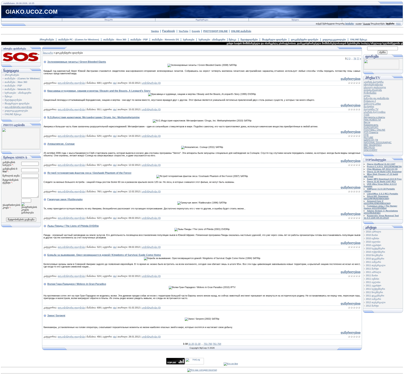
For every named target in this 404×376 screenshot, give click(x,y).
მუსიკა (232, 39)
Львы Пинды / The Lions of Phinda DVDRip (73, 226)
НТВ (366, 135)
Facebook (168, 31)
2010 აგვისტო (373, 245)
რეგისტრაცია (202, 20)
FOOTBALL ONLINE (374, 130)
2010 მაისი (372, 235)
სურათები (188, 39)
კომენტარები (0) (151, 83)
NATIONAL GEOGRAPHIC (378, 142)
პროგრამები (47, 39)
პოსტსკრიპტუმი (373, 90)
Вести (367, 122)
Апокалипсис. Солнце (61, 143)
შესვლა (295, 20)
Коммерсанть (371, 125)
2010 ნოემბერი (374, 255)
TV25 (366, 114)
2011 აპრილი (373, 272)
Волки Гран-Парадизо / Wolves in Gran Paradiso (76, 284)
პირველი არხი (372, 103)
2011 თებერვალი (375, 265)
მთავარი (109, 20)
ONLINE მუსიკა (358, 39)
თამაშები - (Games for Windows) (22, 78)
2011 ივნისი (372, 279)
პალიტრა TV (371, 109)
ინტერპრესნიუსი (373, 84)
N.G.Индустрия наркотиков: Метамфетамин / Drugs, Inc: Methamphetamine (93, 117)
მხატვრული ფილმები (274, 39)
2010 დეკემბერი (375, 258)
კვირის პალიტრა (374, 82)
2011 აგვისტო (373, 285)
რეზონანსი (370, 93)
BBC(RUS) (369, 147)
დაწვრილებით (350, 78)
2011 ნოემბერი (374, 292)
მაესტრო (369, 106)
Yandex (155, 31)
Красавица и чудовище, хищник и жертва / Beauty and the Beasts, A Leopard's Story (98, 90)
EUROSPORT (371, 127)
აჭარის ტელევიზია (374, 112)
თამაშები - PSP (139, 39)
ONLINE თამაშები (241, 31)
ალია (367, 95)
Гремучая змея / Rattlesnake (65, 199)
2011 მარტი (372, 268)
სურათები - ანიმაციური (212, 39)
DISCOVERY (370, 150)
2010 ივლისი (373, 241)
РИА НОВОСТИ (372, 119)
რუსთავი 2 (370, 101)
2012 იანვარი (373, 299)
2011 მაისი (372, 275)
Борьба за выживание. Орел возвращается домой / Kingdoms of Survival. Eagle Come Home (104, 255)
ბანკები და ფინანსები (376, 98)
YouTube (183, 31)
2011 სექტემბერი (375, 289)
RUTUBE (368, 137)
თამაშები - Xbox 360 (114, 39)
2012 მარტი (372, 305)
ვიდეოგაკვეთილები (334, 39)
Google (196, 31)
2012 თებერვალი (375, 302)
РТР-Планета (371, 132)
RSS (398, 24)
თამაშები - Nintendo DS (165, 39)
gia (114, 83)
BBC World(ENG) (373, 145)
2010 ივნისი (372, 238)
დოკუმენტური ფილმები (304, 39)
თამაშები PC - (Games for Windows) (78, 39)
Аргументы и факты (374, 117)
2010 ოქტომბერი (375, 252)
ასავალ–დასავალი (375, 87)
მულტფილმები (249, 39)
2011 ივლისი (373, 282)
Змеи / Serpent (56, 315)
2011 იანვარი (373, 262)
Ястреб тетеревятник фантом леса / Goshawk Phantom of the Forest (89, 172)
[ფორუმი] (381, 68)
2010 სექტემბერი (375, 248)
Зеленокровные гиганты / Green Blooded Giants (76, 61)
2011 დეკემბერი (375, 295)
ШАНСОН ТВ (371, 140)
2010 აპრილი (373, 231)
